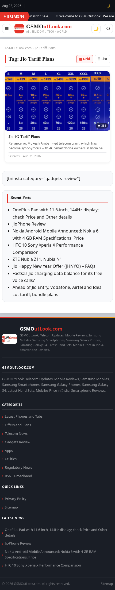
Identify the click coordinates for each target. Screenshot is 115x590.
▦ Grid (84, 59)
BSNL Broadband (18, 475)
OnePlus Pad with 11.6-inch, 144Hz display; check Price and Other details (56, 532)
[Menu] (6, 28)
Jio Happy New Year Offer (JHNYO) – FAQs (54, 266)
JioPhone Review (29, 224)
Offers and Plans (18, 424)
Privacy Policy (15, 498)
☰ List (102, 59)
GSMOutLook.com (18, 48)
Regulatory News (18, 467)
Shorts (96, 579)
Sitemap (11, 507)
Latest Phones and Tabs (24, 416)
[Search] (108, 28)
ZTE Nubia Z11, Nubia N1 (37, 259)
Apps (9, 450)
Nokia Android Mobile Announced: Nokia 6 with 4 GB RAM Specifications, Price (51, 554)
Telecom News (16, 433)
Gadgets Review (17, 442)
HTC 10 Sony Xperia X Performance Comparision (43, 565)
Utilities (11, 458)
